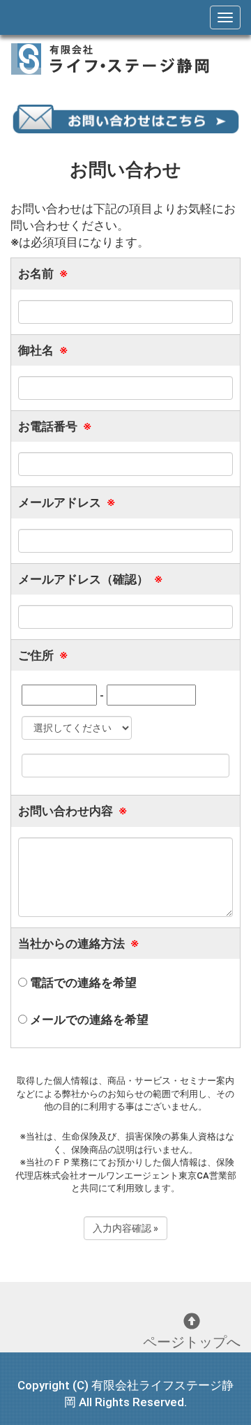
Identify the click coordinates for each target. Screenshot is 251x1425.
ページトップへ (192, 1342)
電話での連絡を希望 (82, 983)
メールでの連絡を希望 (88, 1020)
